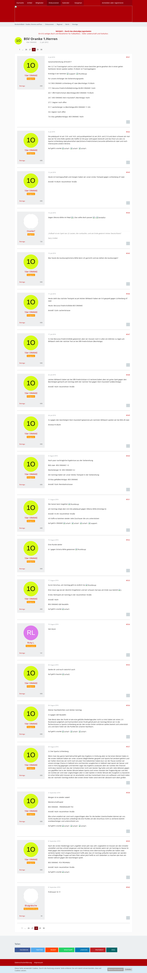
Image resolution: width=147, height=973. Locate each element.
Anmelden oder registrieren (112, 3)
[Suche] (128, 3)
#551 (128, 499)
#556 (128, 705)
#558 (128, 793)
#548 (128, 375)
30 (41, 49)
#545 (128, 253)
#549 (128, 415)
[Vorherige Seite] (16, 49)
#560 (128, 887)
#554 (128, 624)
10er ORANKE (31, 42)
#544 (128, 213)
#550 (128, 456)
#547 (128, 334)
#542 (128, 132)
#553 (128, 580)
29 (37, 49)
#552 (128, 540)
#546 (128, 294)
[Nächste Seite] (45, 49)
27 (30, 49)
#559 (128, 841)
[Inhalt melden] (128, 122)
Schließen (128, 969)
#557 (128, 747)
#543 (128, 172)
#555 (128, 665)
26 (26, 49)
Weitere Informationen (115, 969)
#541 (128, 57)
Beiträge (22, 86)
